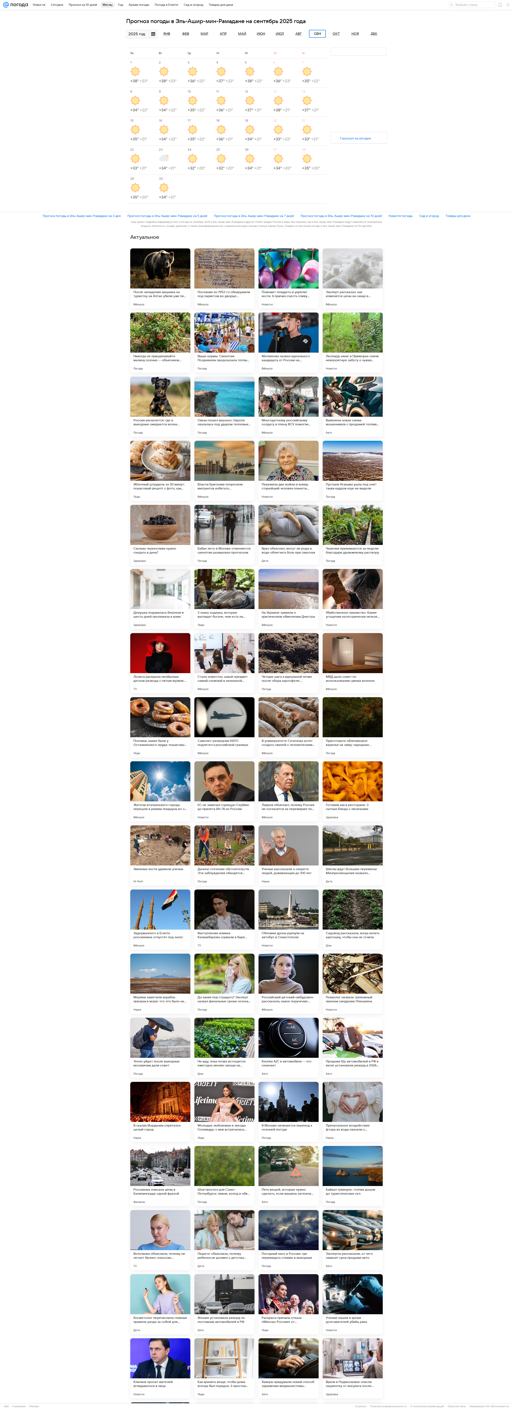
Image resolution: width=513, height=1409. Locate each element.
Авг (298, 34)
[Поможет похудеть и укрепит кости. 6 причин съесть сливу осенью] (289, 278)
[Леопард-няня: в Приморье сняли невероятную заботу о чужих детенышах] (353, 343)
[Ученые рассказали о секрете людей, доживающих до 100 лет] (289, 855)
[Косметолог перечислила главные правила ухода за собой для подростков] (160, 1304)
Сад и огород (429, 216)
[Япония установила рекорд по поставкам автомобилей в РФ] (224, 1304)
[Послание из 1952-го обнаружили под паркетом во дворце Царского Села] (224, 278)
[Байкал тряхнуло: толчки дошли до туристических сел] (353, 1176)
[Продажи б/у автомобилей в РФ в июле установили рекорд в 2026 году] (353, 1048)
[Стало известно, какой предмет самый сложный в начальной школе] (224, 663)
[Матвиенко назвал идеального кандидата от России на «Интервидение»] (289, 343)
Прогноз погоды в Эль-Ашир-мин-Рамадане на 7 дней (254, 216)
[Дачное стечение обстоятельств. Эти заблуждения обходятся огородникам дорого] (224, 855)
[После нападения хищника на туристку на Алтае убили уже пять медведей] (160, 278)
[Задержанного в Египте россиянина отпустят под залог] (160, 920)
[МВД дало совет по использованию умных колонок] (353, 663)
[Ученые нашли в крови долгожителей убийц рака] (353, 1304)
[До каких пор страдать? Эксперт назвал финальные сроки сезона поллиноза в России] (224, 984)
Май (242, 34)
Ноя (355, 34)
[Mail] (6, 5)
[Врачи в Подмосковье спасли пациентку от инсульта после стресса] (353, 1368)
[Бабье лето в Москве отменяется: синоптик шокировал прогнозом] (224, 535)
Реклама (34, 1406)
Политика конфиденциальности (388, 1406)
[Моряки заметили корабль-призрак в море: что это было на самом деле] (160, 984)
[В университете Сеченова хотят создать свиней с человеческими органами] (289, 727)
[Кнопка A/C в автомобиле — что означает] (289, 1048)
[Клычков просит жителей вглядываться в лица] (160, 1368)
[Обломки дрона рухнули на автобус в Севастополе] (289, 920)
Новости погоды (401, 216)
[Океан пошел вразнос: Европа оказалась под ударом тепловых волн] (224, 407)
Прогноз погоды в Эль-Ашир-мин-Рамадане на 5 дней (167, 216)
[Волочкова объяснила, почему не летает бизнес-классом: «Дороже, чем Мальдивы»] (160, 1240)
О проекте (361, 1406)
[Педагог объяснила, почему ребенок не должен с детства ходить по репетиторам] (224, 1240)
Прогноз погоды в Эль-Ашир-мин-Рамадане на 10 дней (341, 216)
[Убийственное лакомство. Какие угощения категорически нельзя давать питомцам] (353, 599)
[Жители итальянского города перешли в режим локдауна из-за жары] (160, 791)
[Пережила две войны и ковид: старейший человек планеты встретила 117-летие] (289, 471)
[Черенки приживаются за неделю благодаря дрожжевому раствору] (353, 535)
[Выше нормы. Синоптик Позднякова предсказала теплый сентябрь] (224, 343)
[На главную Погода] (18, 5)
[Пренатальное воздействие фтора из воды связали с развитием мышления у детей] (353, 1112)
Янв (166, 34)
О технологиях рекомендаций (427, 1406)
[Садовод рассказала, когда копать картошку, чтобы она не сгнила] (353, 920)
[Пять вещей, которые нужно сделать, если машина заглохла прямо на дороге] (289, 1176)
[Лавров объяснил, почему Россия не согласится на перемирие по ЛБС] (289, 791)
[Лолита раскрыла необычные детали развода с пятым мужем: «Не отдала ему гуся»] (160, 663)
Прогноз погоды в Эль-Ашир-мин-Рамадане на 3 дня (82, 216)
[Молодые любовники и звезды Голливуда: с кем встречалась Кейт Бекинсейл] (224, 1112)
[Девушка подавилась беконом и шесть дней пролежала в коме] (160, 599)
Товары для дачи (458, 216)
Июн (261, 34)
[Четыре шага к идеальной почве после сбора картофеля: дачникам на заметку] (289, 663)
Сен (317, 34)
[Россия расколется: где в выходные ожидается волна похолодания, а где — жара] (160, 407)
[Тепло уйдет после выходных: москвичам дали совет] (160, 1048)
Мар (204, 34)
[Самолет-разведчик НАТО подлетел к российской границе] (224, 727)
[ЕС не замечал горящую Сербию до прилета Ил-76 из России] (224, 791)
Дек (374, 34)
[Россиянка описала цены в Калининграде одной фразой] (160, 1176)
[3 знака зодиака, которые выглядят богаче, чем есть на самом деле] (224, 599)
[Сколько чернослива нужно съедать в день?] (160, 535)
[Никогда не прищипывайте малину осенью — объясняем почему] (160, 343)
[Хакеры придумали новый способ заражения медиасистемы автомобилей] (289, 1368)
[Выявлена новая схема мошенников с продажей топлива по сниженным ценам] (353, 407)
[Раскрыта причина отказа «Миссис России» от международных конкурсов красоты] (289, 1304)
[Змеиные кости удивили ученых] (160, 855)
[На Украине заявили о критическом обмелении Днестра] (289, 599)
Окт (336, 34)
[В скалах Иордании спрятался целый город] (160, 1112)
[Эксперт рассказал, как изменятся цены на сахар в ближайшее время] (353, 278)
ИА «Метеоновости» (497, 1406)
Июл (280, 34)
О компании (19, 1406)
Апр (223, 34)
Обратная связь (457, 1406)
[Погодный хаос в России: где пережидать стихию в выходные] (289, 1240)
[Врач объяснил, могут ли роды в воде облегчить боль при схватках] (289, 535)
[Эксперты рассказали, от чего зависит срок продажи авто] (353, 1240)
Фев (185, 34)
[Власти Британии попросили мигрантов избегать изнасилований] (224, 471)
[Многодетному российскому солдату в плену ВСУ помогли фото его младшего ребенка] (289, 407)
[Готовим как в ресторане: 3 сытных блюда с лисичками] (353, 791)
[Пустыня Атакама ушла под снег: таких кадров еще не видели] (353, 471)
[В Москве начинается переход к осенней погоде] (289, 1112)
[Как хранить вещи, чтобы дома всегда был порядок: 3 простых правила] (224, 1368)
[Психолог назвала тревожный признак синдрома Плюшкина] (353, 984)
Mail (6, 1406)
